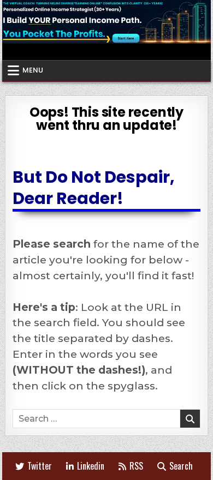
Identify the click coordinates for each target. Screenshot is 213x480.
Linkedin (90, 465)
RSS (136, 465)
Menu (32, 70)
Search (181, 465)
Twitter (39, 465)
